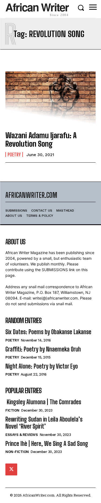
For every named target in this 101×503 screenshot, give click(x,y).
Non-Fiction (17, 452)
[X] (11, 469)
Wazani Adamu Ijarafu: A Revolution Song (40, 139)
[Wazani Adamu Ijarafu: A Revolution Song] (50, 98)
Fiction (12, 410)
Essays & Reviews (21, 435)
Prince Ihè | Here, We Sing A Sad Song (46, 443)
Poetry (14, 154)
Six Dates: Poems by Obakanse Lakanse (48, 332)
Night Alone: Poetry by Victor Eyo (41, 366)
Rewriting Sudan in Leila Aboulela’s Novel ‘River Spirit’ (43, 423)
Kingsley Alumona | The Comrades (43, 402)
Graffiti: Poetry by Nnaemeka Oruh (43, 349)
